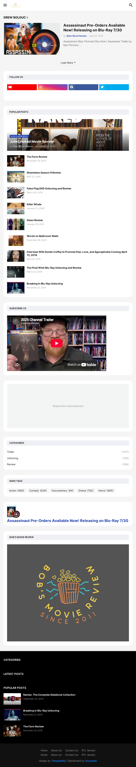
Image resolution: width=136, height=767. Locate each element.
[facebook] (83, 87)
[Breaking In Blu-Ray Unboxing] (15, 287)
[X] (22, 94)
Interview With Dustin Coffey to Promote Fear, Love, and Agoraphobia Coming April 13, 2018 (77, 253)
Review (68, 464)
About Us (56, 750)
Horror (105, 490)
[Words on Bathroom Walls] (15, 240)
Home (44, 750)
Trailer (68, 451)
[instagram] (52, 87)
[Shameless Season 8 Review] (15, 177)
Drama (85, 490)
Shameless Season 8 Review (44, 172)
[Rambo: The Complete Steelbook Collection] (12, 699)
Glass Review (35, 220)
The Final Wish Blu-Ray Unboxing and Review (54, 267)
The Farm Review (37, 156)
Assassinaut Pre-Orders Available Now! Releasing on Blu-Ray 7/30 (94, 27)
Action (16, 490)
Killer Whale (34, 204)
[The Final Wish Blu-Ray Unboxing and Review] (15, 272)
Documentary (62, 490)
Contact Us (71, 750)
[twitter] (114, 87)
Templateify (59, 760)
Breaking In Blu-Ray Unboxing (45, 283)
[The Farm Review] (15, 161)
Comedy (38, 490)
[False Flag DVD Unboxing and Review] (15, 192)
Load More (67, 62)
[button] (5, 5)
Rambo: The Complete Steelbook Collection (49, 694)
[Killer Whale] (15, 208)
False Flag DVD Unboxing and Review (49, 188)
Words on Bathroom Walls (42, 235)
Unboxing (68, 458)
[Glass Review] (15, 224)
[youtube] (22, 87)
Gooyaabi (91, 760)
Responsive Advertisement (68, 405)
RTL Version (88, 750)
